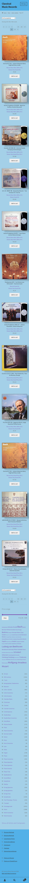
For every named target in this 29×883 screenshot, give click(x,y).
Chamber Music (8, 699)
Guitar (5, 737)
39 (14, 29)
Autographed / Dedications (11, 683)
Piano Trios (7, 771)
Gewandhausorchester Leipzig (9, 639)
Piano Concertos (8, 759)
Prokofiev (4, 652)
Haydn (4, 641)
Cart (22, 879)
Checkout (6, 848)
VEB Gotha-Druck (13, 659)
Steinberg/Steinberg (8, 657)
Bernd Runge (19, 629)
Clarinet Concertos (9, 708)
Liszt (6, 643)
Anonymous (4, 627)
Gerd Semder (18, 637)
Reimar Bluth (11, 652)
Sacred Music (7, 778)
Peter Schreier (18, 649)
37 (24, 27)
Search (14, 880)
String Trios (7, 794)
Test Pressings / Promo (10, 800)
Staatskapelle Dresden (13, 655)
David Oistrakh (9, 634)
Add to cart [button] (14, 76)
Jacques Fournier (20, 641)
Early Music (7, 721)
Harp (5, 740)
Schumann (5, 655)
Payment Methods (9, 832)
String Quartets (8, 787)
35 (18, 27)
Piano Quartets (8, 762)
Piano (24, 649)
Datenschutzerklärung (10, 851)
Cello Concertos (8, 693)
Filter (5, 618)
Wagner (21, 659)
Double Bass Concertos (10, 718)
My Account (5, 880)
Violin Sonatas (8, 816)
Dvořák (19, 635)
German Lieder (8, 734)
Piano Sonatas (8, 768)
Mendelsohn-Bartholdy (8, 649)
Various (8, 659)
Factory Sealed (8, 724)
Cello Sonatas (8, 696)
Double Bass (14, 635)
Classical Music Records (9, 5)
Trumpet (6, 803)
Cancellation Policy (9, 839)
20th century (7, 677)
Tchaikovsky (22, 657)
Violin (5, 809)
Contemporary (8, 712)
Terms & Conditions (9, 842)
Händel (14, 641)
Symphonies (7, 797)
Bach (19, 626)
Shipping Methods (9, 835)
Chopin (9, 632)
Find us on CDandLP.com (10, 861)
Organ (5, 753)
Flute (5, 727)
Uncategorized (8, 806)
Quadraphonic (8, 775)
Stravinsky (16, 657)
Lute (5, 746)
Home (5, 13)
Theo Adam (4, 659)
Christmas (7, 702)
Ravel (7, 652)
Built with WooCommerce (9, 873)
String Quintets (8, 790)
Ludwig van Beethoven (12, 646)
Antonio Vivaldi (12, 627)
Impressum (7, 845)
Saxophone (7, 781)
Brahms (5, 632)
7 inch (5, 680)
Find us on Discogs (9, 858)
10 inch (6, 674)
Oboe (5, 749)
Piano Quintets (8, 765)
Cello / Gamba (14, 13)
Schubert (17, 652)
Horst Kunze (9, 641)
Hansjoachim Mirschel (21, 639)
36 (21, 27)
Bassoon (6, 686)
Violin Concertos (8, 812)
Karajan (3, 643)
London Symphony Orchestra (14, 643)
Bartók (24, 627)
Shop (9, 13)
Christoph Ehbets (16, 632)
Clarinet (6, 705)
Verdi (18, 659)
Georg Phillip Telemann (11, 637)
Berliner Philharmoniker (8, 629)
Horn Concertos (8, 743)
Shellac (6, 784)
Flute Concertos (8, 730)
